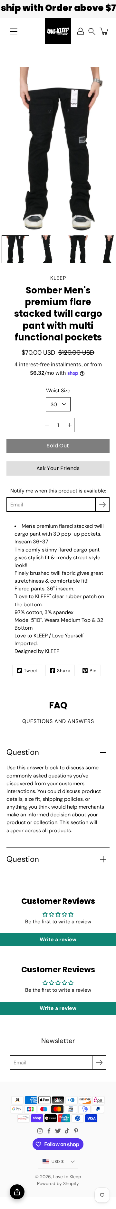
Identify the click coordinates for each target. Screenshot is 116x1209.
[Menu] (13, 31)
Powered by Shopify (58, 1183)
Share (64, 670)
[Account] (80, 31)
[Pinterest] (76, 1130)
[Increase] (69, 425)
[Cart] (104, 31)
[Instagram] (40, 1130)
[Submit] (99, 1062)
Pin (93, 670)
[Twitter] (58, 1130)
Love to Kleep (67, 1176)
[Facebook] (49, 1130)
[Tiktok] (67, 1130)
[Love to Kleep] (58, 31)
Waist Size (58, 390)
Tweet (31, 670)
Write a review (58, 939)
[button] (91, 31)
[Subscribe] (102, 504)
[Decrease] (47, 425)
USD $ (58, 1161)
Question (22, 752)
